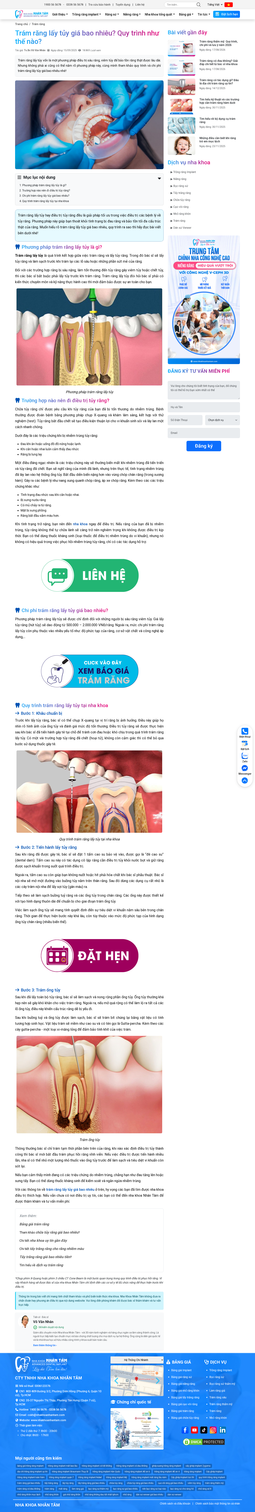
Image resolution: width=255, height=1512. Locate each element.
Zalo (245, 761)
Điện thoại (245, 736)
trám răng (49, 1489)
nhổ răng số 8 (204, 1489)
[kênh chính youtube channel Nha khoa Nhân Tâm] (194, 1429)
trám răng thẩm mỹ (214, 1483)
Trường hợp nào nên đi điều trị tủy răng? (46, 190)
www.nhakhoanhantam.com (48, 1420)
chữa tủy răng (115, 1483)
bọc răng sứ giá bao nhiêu (125, 1489)
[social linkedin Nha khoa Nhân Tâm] (222, 1429)
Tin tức (203, 14)
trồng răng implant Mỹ (116, 1477)
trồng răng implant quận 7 (61, 1477)
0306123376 (42, 1386)
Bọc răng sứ (216, 1377)
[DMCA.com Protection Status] (204, 1441)
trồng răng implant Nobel (90, 1477)
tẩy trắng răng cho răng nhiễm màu (57, 1249)
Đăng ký (204, 446)
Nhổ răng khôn (218, 1417)
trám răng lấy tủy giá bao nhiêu (70, 1189)
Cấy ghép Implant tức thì (182, 1477)
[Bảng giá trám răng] (89, 671)
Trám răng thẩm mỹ (220, 1404)
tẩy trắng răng (51, 1483)
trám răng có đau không (28, 1489)
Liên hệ (139, 4)
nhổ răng (127, 1494)
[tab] (135, 1393)
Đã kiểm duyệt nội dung (51, 1327)
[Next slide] (157, 1380)
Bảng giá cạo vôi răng (184, 1404)
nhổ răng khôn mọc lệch (28, 1494)
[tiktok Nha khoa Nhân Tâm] (204, 1429)
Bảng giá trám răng (34, 1224)
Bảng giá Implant (181, 1370)
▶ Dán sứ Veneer (181, 227)
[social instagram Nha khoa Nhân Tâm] (213, 1429)
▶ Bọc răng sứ (179, 186)
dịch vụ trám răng (49, 1265)
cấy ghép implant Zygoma (198, 1466)
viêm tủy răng (194, 1483)
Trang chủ (21, 24)
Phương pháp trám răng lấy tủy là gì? (44, 185)
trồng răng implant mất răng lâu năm (149, 1477)
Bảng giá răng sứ (181, 1377)
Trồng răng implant (85, 14)
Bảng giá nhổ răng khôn (185, 1390)
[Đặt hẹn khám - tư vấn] (89, 956)
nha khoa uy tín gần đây (48, 1240)
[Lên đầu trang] (245, 781)
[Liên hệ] (89, 576)
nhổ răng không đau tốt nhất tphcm (101, 1494)
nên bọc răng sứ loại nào (154, 1489)
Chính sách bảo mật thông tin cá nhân (217, 1503)
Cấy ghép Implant (214, 1471)
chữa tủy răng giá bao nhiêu (57, 1232)
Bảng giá (185, 14)
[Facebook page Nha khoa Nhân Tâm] (185, 1429)
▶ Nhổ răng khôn (181, 213)
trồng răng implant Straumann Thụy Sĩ (70, 1471)
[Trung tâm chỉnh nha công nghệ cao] (204, 299)
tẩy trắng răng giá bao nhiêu (91, 1483)
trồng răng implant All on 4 (167, 1471)
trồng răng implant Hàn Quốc (106, 1471)
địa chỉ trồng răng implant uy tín (32, 1471)
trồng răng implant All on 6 (137, 1471)
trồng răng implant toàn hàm (31, 1477)
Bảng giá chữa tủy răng (185, 1417)
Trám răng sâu (217, 1397)
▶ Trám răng (178, 220)
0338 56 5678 (74, 4)
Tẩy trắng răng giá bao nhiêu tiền (44, 1257)
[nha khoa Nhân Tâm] (31, 14)
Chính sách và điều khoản (175, 1503)
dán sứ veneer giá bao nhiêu (149, 1494)
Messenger (245, 773)
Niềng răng (130, 14)
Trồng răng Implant (220, 1370)
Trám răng (38, 24)
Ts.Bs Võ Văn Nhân (34, 50)
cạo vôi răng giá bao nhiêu (170, 1483)
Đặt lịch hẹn (229, 14)
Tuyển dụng (123, 4)
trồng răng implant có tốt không (97, 1466)
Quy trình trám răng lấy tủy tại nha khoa (45, 201)
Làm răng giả (217, 1390)
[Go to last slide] (116, 1380)
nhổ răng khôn (52, 1494)
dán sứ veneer (174, 1494)
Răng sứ (110, 14)
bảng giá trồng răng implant (30, 1466)
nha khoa (80, 524)
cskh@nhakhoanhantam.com (46, 1415)
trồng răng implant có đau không (131, 1466)
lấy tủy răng (68, 1483)
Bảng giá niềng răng (183, 1383)
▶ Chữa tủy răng (180, 200)
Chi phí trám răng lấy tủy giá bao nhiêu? (45, 195)
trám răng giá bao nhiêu (28, 1483)
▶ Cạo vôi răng (180, 206)
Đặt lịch (245, 749)
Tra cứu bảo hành (99, 4)
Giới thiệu (58, 14)
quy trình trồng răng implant (212, 1477)
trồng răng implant (193, 1471)
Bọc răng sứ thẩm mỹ (222, 1383)
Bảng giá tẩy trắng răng (185, 1397)
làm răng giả (78, 1489)
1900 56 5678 (52, 4)
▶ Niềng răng (178, 179)
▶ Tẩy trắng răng (181, 193)
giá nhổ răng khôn (71, 1494)
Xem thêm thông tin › (45, 1345)
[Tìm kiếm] (199, 4)
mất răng (63, 1489)
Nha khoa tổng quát (158, 14)
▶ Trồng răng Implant (183, 172)
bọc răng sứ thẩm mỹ (98, 1489)
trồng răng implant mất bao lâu (62, 1466)
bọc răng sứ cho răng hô (182, 1489)
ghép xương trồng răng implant (166, 1466)
